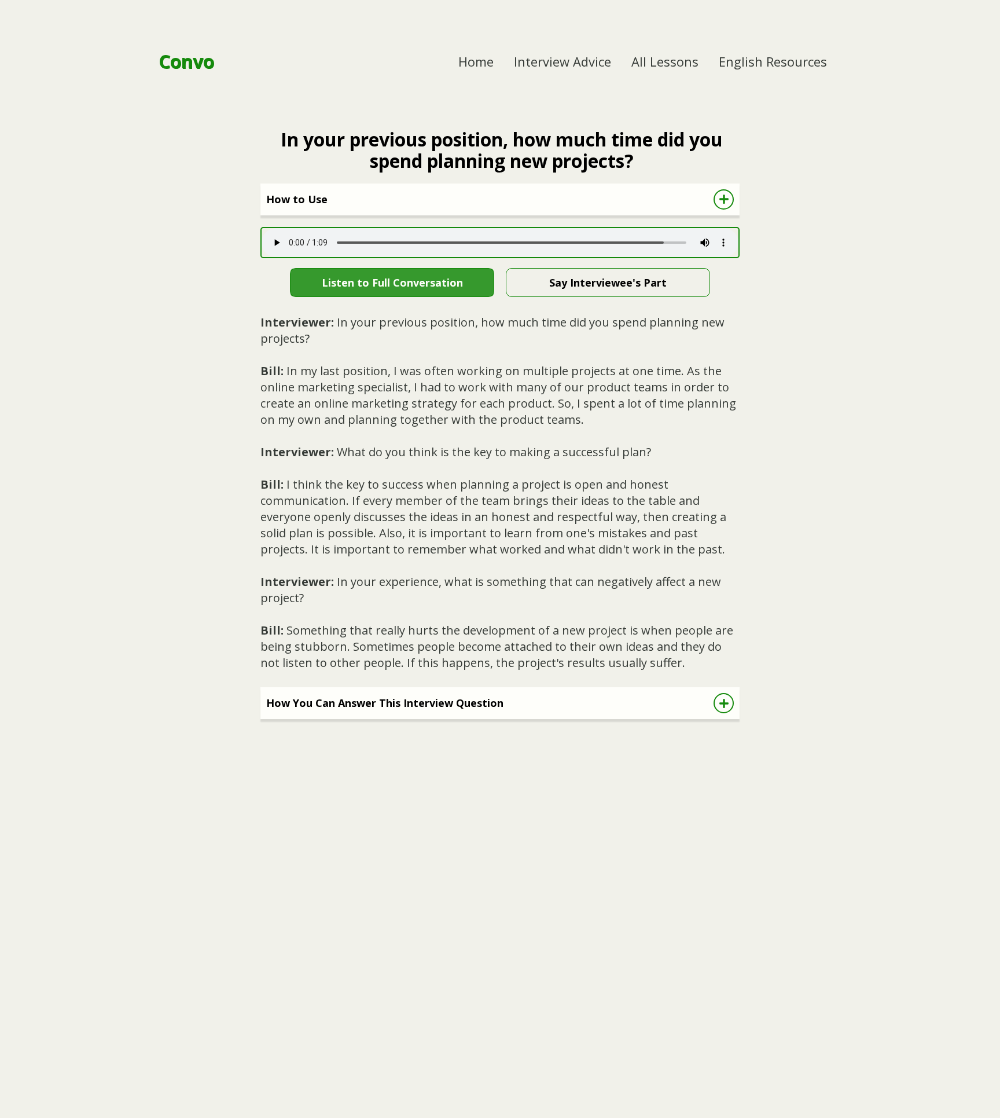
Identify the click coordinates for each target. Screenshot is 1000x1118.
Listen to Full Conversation (392, 282)
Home (476, 61)
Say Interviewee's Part (608, 282)
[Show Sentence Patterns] (724, 703)
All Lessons (664, 61)
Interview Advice (562, 61)
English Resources (773, 61)
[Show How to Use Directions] (724, 199)
